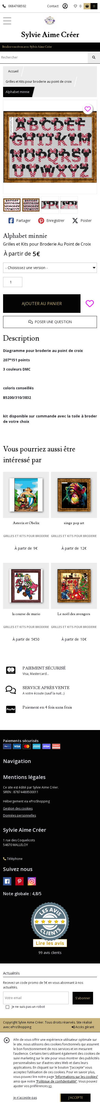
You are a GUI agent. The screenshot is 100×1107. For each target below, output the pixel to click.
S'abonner (82, 998)
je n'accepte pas (25, 1097)
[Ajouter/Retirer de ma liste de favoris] (90, 303)
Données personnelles (19, 815)
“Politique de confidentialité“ (56, 1081)
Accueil (13, 71)
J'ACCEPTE (75, 1097)
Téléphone (14, 859)
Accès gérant (84, 1027)
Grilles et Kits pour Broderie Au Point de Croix (47, 244)
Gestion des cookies (18, 808)
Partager (23, 220)
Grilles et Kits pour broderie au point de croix (39, 81)
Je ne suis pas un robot (28, 1006)
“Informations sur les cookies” (76, 1077)
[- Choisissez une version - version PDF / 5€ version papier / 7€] (50, 268)
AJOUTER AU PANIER (42, 303)
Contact (52, 6)
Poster (85, 220)
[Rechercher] (94, 57)
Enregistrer (54, 220)
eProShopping (21, 1027)
